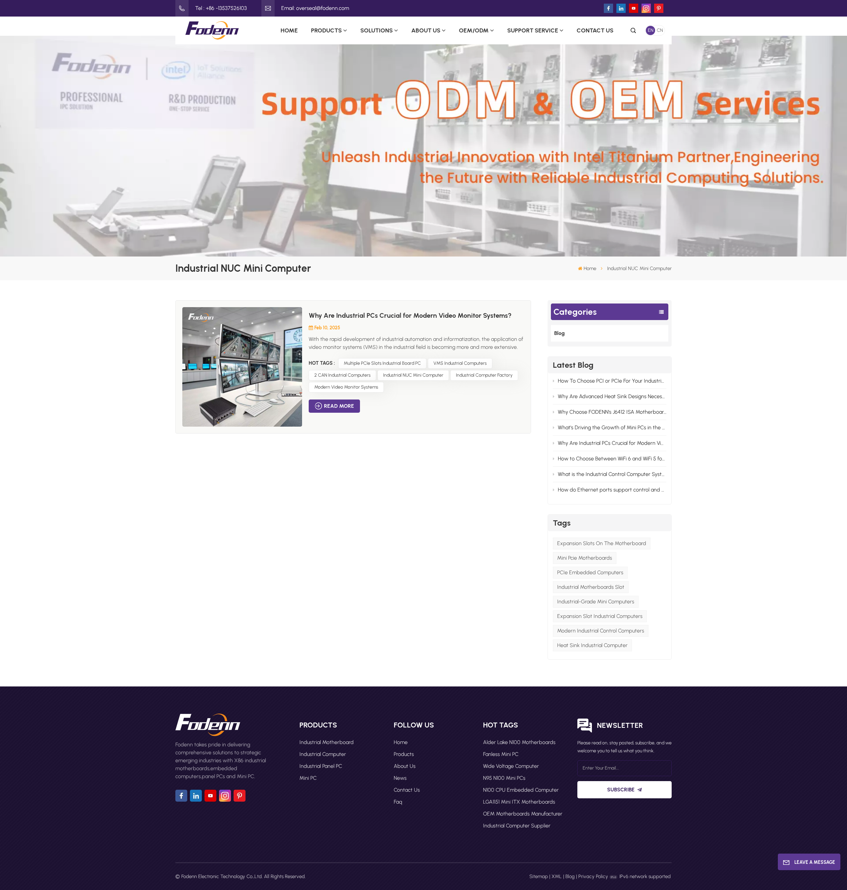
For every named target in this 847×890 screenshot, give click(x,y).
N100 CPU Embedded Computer (521, 790)
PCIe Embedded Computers (590, 572)
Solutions (376, 30)
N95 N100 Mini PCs (504, 778)
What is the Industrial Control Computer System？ (612, 474)
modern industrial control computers (600, 631)
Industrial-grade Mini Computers (595, 601)
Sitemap (538, 876)
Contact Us (595, 30)
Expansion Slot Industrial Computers (600, 616)
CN (660, 30)
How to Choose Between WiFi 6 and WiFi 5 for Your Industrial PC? (612, 458)
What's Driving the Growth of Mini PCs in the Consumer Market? (612, 427)
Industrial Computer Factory (484, 375)
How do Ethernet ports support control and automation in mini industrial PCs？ (612, 490)
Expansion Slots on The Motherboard (601, 543)
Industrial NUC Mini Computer (413, 375)
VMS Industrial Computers (460, 363)
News (400, 778)
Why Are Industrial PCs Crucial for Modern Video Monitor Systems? (612, 443)
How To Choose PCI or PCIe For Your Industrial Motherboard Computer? (612, 381)
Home (289, 30)
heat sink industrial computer (592, 645)
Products (326, 30)
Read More (339, 406)
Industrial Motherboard (326, 742)
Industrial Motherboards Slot (590, 587)
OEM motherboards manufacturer (522, 814)
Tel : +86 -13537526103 (221, 8)
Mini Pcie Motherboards (584, 558)
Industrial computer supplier (517, 825)
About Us (425, 30)
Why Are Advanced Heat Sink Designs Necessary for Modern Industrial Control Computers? (612, 396)
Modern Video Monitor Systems (346, 387)
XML (557, 876)
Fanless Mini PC (500, 754)
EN (650, 30)
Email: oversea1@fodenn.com (315, 8)
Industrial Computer (322, 754)
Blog (559, 333)
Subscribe (621, 789)
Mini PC (308, 778)
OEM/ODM (474, 30)
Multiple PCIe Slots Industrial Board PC (382, 363)
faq (398, 802)
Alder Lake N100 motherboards (519, 742)
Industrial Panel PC (320, 766)
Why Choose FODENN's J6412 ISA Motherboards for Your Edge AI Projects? (612, 412)
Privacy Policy (593, 876)
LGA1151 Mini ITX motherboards (519, 802)
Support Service (532, 30)
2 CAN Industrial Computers (342, 375)
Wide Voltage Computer (511, 766)
